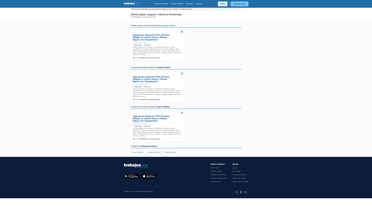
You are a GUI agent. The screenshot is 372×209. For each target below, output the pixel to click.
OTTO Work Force (139, 42)
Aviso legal (236, 171)
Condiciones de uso (239, 175)
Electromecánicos (170, 152)
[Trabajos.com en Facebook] (236, 192)
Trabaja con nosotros (218, 175)
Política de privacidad (240, 182)
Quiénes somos (216, 171)
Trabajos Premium (177, 4)
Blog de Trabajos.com (218, 178)
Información (215, 168)
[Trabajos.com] (131, 5)
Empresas (189, 4)
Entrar (222, 4)
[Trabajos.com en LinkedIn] (245, 192)
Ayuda (234, 168)
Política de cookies (239, 178)
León (142, 17)
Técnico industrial (137, 152)
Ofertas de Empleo (161, 4)
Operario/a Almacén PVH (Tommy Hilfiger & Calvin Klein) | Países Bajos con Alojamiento (151, 37)
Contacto (199, 4)
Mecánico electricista (154, 152)
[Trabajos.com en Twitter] (241, 192)
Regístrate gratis (239, 4)
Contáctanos (215, 182)
